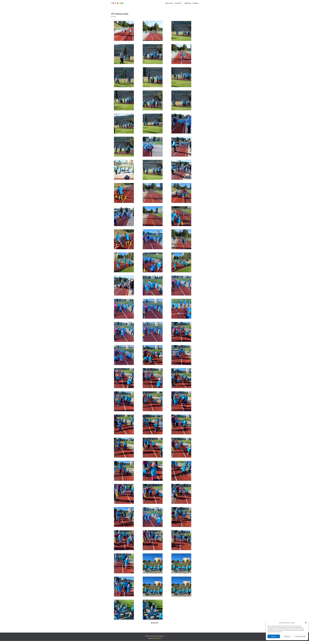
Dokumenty (187, 3)
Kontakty (195, 3)
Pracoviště (178, 3)
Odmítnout (287, 636)
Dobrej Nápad (158, 638)
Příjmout (273, 636)
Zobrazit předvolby (300, 636)
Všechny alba (154, 623)
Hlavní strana (169, 3)
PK (153, 638)
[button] (306, 623)
